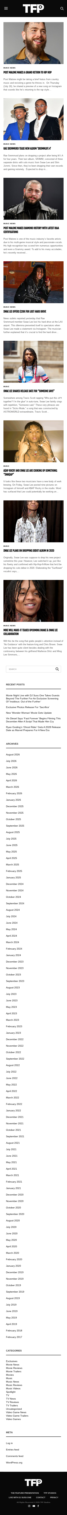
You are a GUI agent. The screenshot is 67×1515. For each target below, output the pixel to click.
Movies (10, 1375)
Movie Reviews (14, 1368)
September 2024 (15, 903)
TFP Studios (50, 1493)
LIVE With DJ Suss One (20, 1497)
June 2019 (12, 1311)
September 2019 (15, 1291)
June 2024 (12, 922)
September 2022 (15, 1058)
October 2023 (13, 974)
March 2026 (12, 787)
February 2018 (14, 1330)
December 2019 (15, 1272)
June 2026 (12, 767)
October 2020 (13, 1207)
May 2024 (11, 929)
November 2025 (15, 812)
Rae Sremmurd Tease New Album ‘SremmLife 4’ (27, 148)
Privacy (54, 1497)
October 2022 (13, 1052)
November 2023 (15, 968)
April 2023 (11, 1013)
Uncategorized (14, 1409)
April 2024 (11, 935)
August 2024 (13, 909)
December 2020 (15, 1194)
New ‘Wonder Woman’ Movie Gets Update (29, 712)
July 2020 (11, 1227)
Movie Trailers (13, 1371)
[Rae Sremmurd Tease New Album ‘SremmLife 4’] (33, 119)
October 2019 (13, 1285)
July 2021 (11, 1149)
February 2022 (14, 1104)
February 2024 (14, 948)
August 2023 (13, 987)
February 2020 (14, 1259)
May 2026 (11, 774)
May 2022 (11, 1084)
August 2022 (13, 1065)
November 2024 (15, 890)
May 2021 (11, 1162)
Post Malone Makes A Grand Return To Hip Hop (27, 72)
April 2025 (11, 858)
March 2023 (12, 1020)
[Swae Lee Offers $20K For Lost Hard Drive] (33, 282)
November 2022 (15, 1045)
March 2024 (12, 942)
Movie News (12, 1364)
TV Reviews (12, 1402)
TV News (11, 1398)
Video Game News (16, 1412)
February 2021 (14, 1181)
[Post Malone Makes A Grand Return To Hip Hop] (33, 43)
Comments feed (14, 1456)
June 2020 (12, 1233)
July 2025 (11, 838)
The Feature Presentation (25, 1493)
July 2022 (11, 1071)
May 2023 (11, 1007)
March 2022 (12, 1097)
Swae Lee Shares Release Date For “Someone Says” (29, 391)
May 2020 (11, 1240)
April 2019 (11, 1324)
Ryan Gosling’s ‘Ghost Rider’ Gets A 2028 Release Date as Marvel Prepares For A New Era (33, 729)
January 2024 (13, 955)
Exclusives (11, 1361)
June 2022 (12, 1078)
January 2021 (13, 1188)
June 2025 (12, 845)
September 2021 (15, 1136)
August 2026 (13, 754)
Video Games (13, 1419)
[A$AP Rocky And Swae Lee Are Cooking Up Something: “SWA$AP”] (33, 441)
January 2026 (13, 799)
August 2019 (13, 1298)
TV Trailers (12, 1405)
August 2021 (13, 1142)
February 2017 (14, 1337)
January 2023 (13, 1032)
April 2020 (11, 1246)
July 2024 (11, 916)
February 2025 (14, 871)
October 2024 (13, 897)
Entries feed (12, 1449)
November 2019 (15, 1278)
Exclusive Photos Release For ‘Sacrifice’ (27, 707)
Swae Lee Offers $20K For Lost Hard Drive (24, 311)
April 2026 (11, 780)
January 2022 (13, 1110)
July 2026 (11, 761)
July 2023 (11, 994)
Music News (9, 68)
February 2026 (14, 793)
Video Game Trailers (17, 1416)
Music (6, 386)
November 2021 (15, 1123)
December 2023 (15, 961)
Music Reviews (14, 1385)
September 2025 (15, 825)
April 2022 (11, 1091)
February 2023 (14, 1026)
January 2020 (13, 1265)
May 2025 (11, 851)
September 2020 (15, 1214)
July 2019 (11, 1304)
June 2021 (12, 1155)
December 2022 (15, 1039)
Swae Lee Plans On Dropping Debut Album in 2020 (28, 550)
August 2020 (13, 1220)
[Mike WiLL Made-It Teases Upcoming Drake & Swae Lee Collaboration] (33, 601)
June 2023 (12, 1000)
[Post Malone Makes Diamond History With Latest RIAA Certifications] (33, 199)
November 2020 (15, 1201)
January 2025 (13, 877)
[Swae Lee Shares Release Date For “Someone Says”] (33, 362)
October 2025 (13, 819)
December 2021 (15, 1117)
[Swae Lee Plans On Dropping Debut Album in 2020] (33, 521)
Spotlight (10, 1392)
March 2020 (12, 1253)
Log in (9, 1443)
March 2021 (12, 1175)
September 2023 (15, 981)
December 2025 (15, 806)
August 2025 (13, 832)
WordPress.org (14, 1462)
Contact (40, 1497)
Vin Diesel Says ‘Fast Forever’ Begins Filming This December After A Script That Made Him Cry (33, 720)
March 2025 (12, 864)
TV (7, 1395)
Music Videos (13, 1388)
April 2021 (11, 1168)
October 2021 (13, 1130)
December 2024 (15, 884)
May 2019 (11, 1317)
